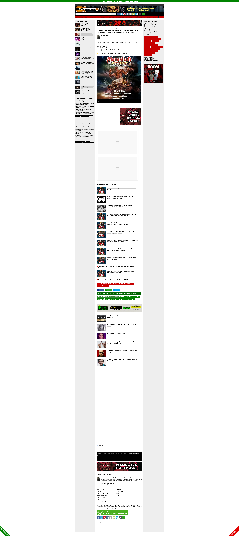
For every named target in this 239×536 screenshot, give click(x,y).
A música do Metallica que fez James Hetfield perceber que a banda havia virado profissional (87, 34)
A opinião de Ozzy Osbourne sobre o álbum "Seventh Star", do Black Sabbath (84, 136)
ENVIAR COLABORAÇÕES (97, 4)
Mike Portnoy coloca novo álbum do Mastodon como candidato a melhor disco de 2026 (84, 133)
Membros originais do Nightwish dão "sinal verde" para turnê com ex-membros (87, 67)
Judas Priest (148, 42)
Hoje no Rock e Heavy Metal (150, 29)
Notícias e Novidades (148, 28)
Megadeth (154, 44)
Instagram (101, 299)
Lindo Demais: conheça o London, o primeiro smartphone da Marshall (123, 316)
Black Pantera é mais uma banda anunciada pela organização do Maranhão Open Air (120, 206)
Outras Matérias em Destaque (84, 98)
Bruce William (106, 35)
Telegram (129, 296)
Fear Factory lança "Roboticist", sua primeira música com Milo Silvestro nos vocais (84, 139)
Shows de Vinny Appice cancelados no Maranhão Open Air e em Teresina (116, 267)
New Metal (154, 46)
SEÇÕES (140, 17)
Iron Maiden (155, 40)
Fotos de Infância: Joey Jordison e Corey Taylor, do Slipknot (121, 325)
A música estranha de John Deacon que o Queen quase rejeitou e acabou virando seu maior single (86, 49)
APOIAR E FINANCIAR (123, 4)
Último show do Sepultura (149, 23)
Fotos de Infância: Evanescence (116, 333)
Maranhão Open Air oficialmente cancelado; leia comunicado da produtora (120, 271)
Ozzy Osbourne (148, 48)
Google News (121, 299)
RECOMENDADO (120, 491)
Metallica (147, 46)
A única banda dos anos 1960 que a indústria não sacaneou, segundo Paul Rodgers (84, 121)
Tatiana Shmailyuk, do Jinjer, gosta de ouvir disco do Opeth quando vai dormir (84, 127)
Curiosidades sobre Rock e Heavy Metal (152, 31)
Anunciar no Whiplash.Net (149, 58)
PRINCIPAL (118, 489)
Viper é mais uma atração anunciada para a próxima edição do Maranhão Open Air (121, 197)
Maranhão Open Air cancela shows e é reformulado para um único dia (121, 258)
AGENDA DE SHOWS (94, 17)
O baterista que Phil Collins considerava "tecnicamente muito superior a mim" (83, 110)
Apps (133, 299)
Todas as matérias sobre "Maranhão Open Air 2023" (113, 279)
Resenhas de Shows (148, 33)
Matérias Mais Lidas (81, 21)
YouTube (113, 299)
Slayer (146, 52)
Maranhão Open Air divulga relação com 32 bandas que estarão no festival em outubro (122, 241)
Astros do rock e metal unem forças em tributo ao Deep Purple (87, 53)
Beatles (156, 37)
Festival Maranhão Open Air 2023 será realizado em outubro (121, 188)
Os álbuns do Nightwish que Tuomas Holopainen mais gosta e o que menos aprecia (84, 142)
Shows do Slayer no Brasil (149, 25)
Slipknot (152, 52)
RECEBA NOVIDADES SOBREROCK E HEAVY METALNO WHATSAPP (4, 531)
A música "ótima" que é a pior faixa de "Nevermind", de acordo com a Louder (87, 77)
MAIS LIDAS (119, 493)
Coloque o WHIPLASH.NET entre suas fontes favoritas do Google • (99, 293)
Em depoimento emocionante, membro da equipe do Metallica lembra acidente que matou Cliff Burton (87, 82)
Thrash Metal (148, 54)
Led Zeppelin (148, 44)
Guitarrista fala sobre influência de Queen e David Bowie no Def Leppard (84, 124)
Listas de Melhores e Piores (150, 34)
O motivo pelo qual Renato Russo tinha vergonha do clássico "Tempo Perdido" (122, 360)
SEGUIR (132, 4)
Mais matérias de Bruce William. (108, 484)
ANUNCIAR (87, 4)
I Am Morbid (118, 44)
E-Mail (128, 299)
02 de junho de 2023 (110, 36)
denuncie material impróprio (128, 507)
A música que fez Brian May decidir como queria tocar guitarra (87, 58)
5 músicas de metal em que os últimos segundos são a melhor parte (87, 43)
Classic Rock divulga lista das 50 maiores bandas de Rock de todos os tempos (122, 342)
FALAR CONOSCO (139, 4)
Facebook (137, 296)
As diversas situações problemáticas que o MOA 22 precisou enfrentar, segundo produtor (121, 214)
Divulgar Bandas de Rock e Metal (151, 60)
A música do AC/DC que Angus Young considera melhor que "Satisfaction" (87, 24)
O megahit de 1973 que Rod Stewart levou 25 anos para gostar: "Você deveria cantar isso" (84, 101)
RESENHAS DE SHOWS (118, 17)
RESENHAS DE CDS (106, 17)
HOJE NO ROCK (129, 17)
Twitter (107, 299)
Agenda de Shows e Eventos (150, 30)
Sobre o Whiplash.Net (148, 57)
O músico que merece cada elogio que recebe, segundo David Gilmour (84, 107)
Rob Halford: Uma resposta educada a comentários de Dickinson (122, 351)
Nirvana (160, 46)
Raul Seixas (148, 50)
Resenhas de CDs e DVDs (149, 32)
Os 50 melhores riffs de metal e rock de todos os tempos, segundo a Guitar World (87, 29)
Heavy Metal (148, 40)
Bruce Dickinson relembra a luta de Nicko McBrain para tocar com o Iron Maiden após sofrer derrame (87, 39)
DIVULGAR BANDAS (111, 4)
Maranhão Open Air (103, 286)
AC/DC (146, 37)
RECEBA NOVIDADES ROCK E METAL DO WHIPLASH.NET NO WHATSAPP (119, 1)
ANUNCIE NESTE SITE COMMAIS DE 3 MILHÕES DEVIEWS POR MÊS (234, 531)
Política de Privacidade (112, 508)
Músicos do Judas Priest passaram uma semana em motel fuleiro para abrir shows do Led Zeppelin (87, 92)
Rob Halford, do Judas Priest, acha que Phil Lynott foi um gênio (87, 63)
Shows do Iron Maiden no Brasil (151, 24)
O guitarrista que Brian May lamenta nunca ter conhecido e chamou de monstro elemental (84, 118)
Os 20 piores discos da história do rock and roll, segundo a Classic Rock (87, 87)
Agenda (109, 28)
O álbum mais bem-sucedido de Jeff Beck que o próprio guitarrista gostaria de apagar (84, 113)
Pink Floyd (156, 48)
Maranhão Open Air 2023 (102, 28)
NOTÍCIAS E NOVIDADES (81, 17)
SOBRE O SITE (79, 4)
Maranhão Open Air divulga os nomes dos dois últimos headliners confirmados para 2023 (122, 249)
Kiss (154, 42)
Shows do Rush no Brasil (149, 26)
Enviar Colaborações (148, 59)
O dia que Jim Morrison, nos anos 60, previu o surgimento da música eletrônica (84, 104)
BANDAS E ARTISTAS (152, 17)
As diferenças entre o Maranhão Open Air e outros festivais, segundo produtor (121, 232)
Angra (150, 37)
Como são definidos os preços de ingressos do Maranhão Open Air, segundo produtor (120, 223)
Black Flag (114, 28)
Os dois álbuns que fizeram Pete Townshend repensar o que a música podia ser (84, 116)
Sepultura (154, 50)
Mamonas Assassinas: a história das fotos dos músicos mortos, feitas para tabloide (87, 72)
